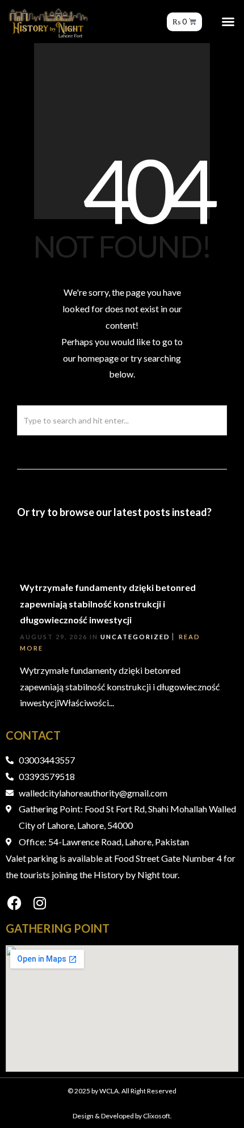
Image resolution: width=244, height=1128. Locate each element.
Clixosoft (156, 1116)
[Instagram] (39, 902)
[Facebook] (14, 902)
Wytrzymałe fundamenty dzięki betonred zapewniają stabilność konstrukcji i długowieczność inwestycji (108, 604)
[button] (228, 21)
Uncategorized (135, 636)
